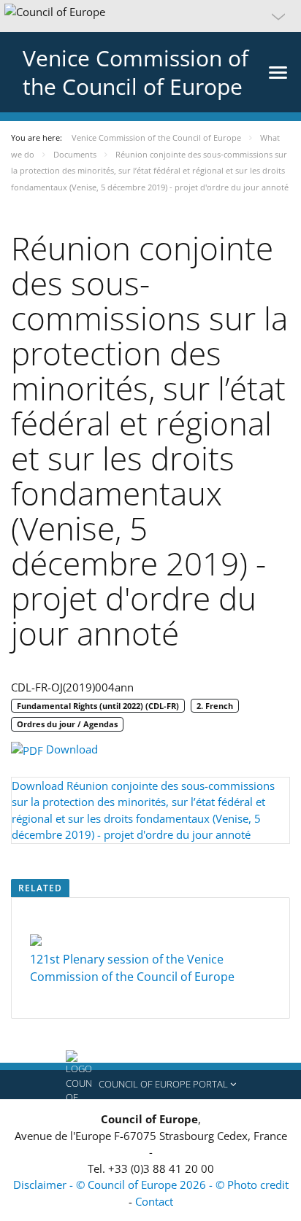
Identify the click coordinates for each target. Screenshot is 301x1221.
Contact (154, 1201)
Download (70, 749)
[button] (150, 16)
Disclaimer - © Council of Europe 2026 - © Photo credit (151, 1184)
